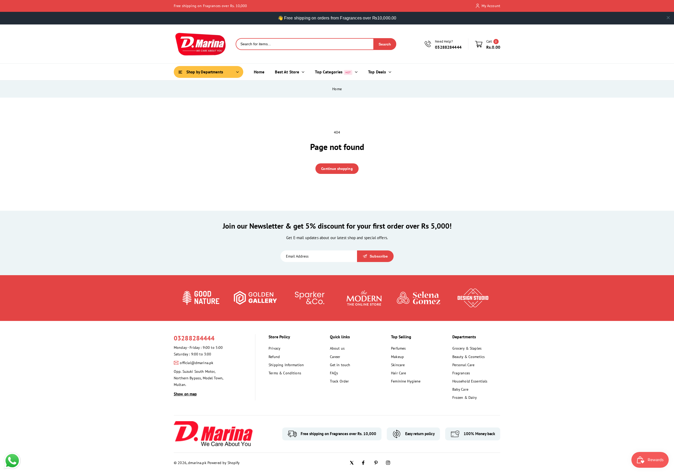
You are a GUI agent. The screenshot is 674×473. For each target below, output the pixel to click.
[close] (668, 17)
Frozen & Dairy (464, 397)
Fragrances (461, 373)
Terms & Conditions (285, 373)
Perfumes (398, 348)
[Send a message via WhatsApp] (12, 460)
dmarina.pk (197, 462)
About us (337, 348)
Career (335, 356)
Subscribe (379, 256)
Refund (274, 356)
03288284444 (194, 338)
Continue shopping (337, 168)
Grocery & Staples (467, 348)
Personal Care (463, 365)
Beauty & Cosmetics (468, 356)
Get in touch (340, 365)
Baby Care (460, 389)
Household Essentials (470, 381)
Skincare (398, 365)
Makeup (397, 356)
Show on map (185, 393)
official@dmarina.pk (196, 362)
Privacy (274, 348)
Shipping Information (286, 365)
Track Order (339, 381)
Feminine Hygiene (405, 381)
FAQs (334, 373)
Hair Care (398, 373)
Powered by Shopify (223, 462)
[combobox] (304, 44)
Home (337, 89)
